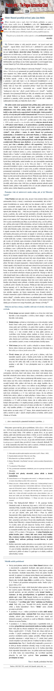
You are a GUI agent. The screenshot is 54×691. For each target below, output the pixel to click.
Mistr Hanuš (38, 565)
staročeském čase (15, 643)
